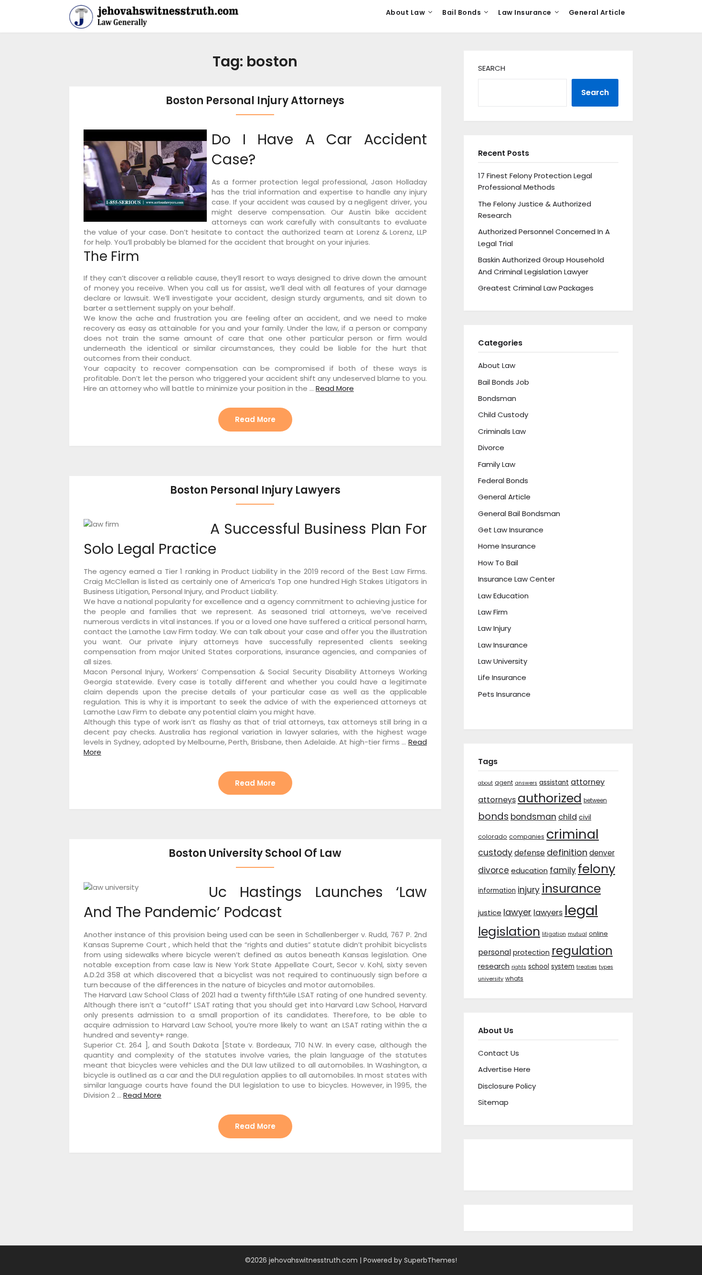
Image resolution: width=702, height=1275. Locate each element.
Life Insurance (502, 677)
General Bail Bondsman (519, 513)
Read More (335, 388)
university (490, 979)
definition (567, 852)
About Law (405, 12)
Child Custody (503, 415)
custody (495, 852)
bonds (493, 816)
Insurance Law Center (516, 579)
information (497, 890)
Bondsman (497, 398)
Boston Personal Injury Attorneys (255, 100)
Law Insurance (525, 12)
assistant (554, 782)
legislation (509, 931)
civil (585, 817)
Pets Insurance (504, 694)
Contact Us (498, 1053)
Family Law (496, 464)
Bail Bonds (461, 12)
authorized (550, 798)
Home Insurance (507, 546)
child (567, 816)
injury (529, 890)
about (485, 783)
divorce (493, 870)
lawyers (548, 912)
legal (581, 910)
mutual (577, 934)
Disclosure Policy (507, 1086)
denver (602, 853)
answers (526, 783)
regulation (582, 950)
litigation (554, 934)
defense (529, 853)
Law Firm (493, 612)
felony (596, 868)
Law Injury (494, 628)
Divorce (491, 448)
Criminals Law (502, 431)
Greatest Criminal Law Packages (536, 288)
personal (494, 952)
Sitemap (493, 1102)
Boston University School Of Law (255, 853)
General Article (597, 12)
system (562, 966)
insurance (571, 888)
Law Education (503, 596)
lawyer (517, 912)
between (595, 800)
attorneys (497, 799)
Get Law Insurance (510, 530)
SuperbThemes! (430, 1260)
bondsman (533, 816)
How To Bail (498, 563)
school (538, 966)
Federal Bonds (503, 480)
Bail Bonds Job (503, 382)
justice (489, 913)
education (529, 870)
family (563, 870)
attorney (588, 782)
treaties (586, 967)
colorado (492, 836)
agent (504, 782)
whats (514, 978)
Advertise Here (504, 1069)
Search (491, 68)
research (494, 966)
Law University (502, 661)
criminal (572, 834)
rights (518, 967)
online (598, 933)
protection (531, 952)
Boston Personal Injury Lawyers (255, 490)
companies (526, 836)
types (606, 967)
